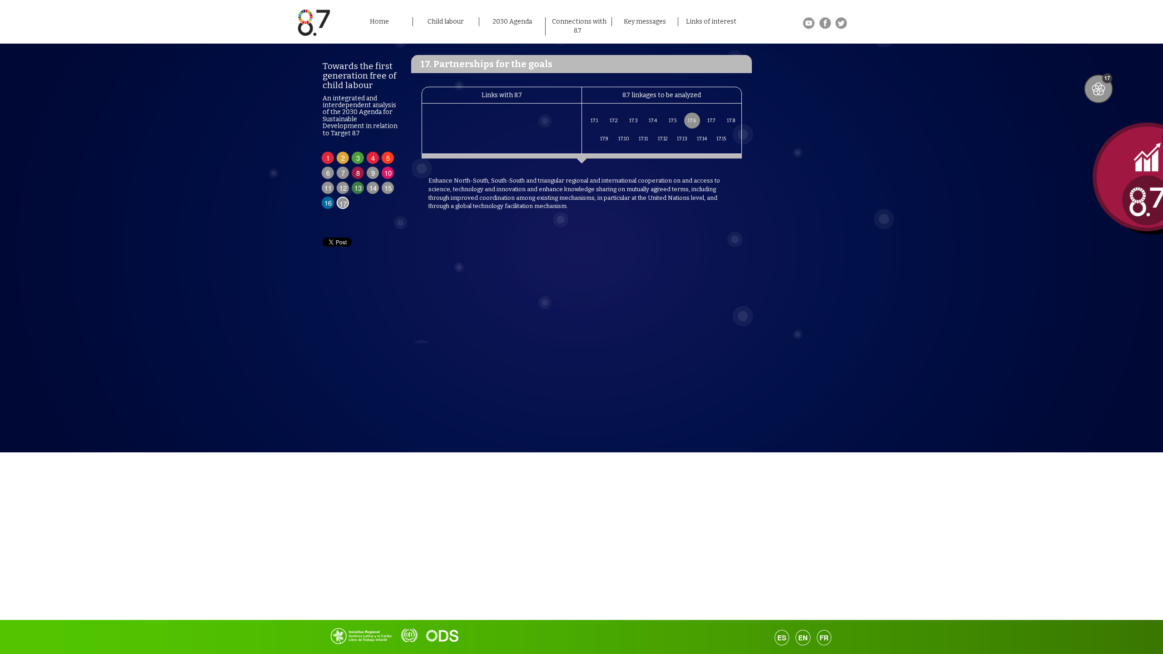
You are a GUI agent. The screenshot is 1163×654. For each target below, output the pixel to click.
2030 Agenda (512, 21)
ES (781, 638)
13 (358, 188)
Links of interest (711, 21)
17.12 (663, 139)
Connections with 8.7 (579, 26)
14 (373, 188)
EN (803, 638)
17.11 (643, 139)
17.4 (653, 121)
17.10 (623, 139)
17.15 (721, 139)
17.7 (711, 121)
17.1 (594, 121)
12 (343, 188)
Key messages (645, 21)
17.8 (731, 121)
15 (388, 188)
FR (824, 638)
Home (379, 21)
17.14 (702, 139)
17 (343, 203)
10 (388, 173)
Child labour (445, 21)
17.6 (692, 121)
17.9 (604, 139)
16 (328, 203)
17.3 (633, 121)
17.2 (614, 121)
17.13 (682, 139)
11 (328, 188)
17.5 (672, 121)
